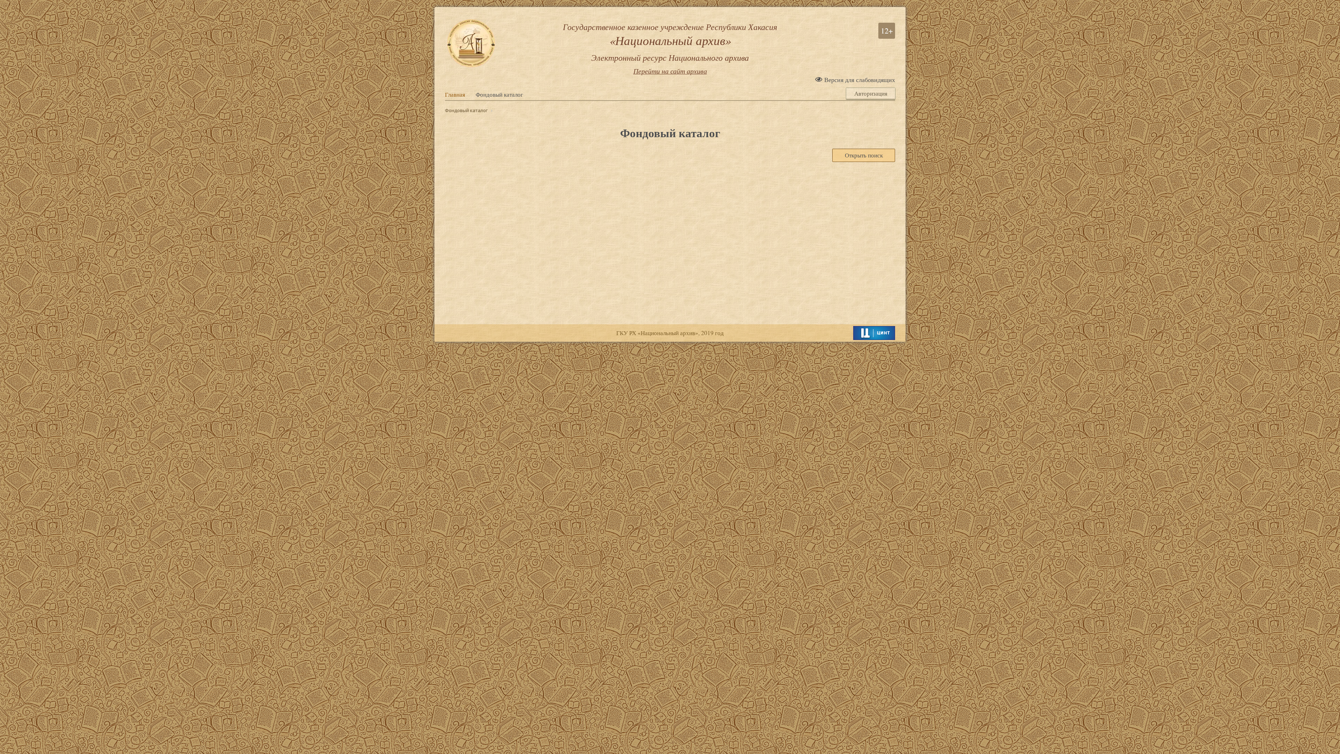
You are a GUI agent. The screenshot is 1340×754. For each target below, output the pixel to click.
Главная (455, 94)
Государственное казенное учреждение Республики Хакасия (670, 42)
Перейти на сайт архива (670, 70)
